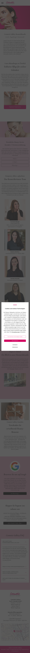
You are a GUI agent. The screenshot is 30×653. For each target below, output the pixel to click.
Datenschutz (15, 347)
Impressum (15, 344)
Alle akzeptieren (15, 340)
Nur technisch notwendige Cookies (15, 336)
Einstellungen (16, 332)
